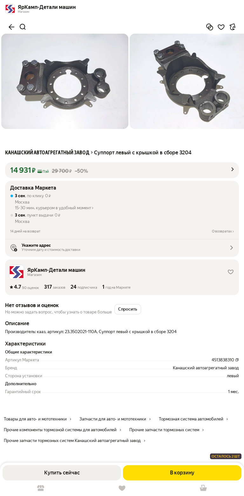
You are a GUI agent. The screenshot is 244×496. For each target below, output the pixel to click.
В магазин (40, 488)
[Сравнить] (210, 27)
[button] (122, 170)
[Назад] (11, 27)
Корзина (203, 488)
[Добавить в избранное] (221, 27)
